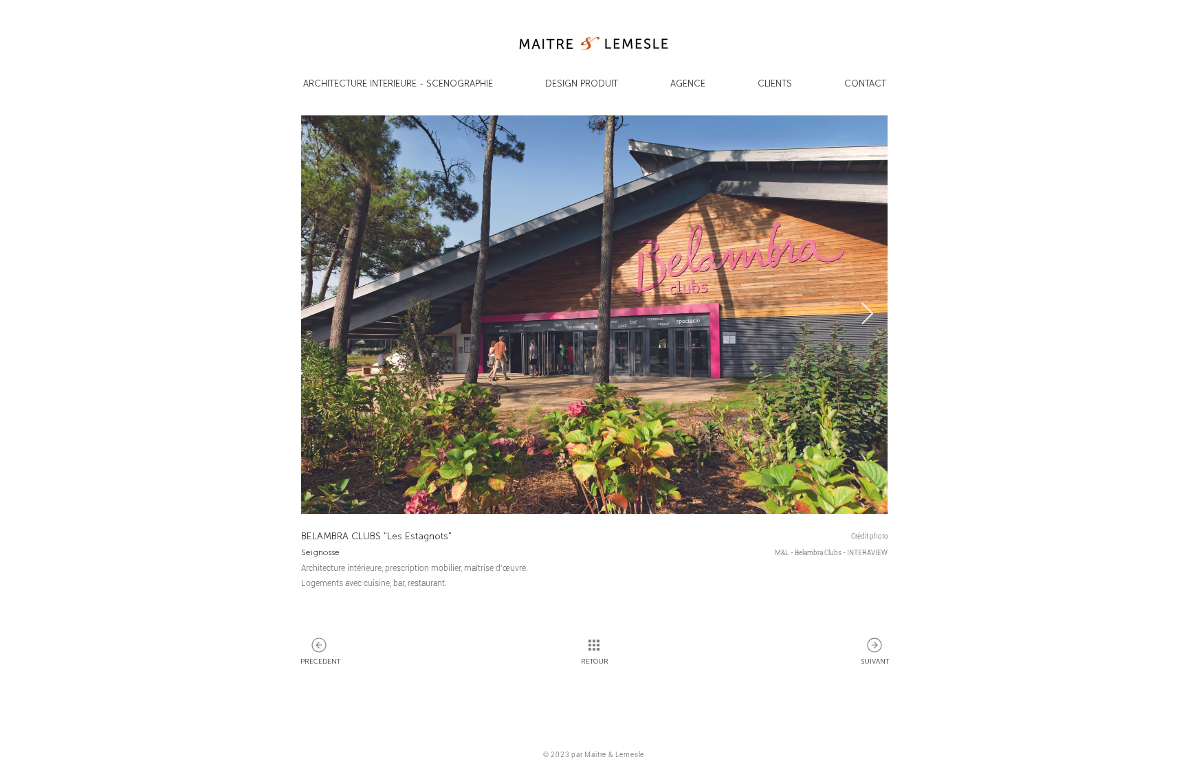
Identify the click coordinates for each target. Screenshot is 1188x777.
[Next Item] (867, 314)
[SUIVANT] (319, 645)
